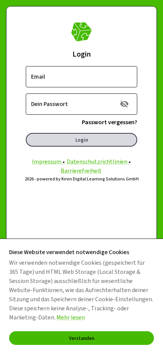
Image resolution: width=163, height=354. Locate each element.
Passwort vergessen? (109, 122)
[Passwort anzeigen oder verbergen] (124, 104)
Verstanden (81, 338)
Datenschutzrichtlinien (97, 162)
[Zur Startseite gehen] (81, 31)
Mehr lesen (70, 317)
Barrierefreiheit (81, 171)
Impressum (46, 162)
